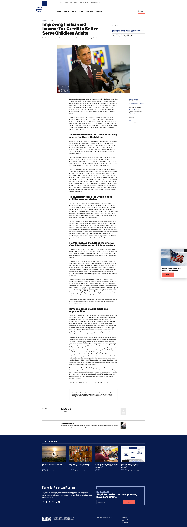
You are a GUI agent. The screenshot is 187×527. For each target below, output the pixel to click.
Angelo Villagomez (53, 470)
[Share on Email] (128, 35)
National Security (84, 2)
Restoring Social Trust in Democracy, (121, 31)
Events (74, 11)
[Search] (134, 12)
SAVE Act (75, 2)
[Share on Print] (131, 35)
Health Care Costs (95, 2)
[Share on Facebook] (117, 35)
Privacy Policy (125, 519)
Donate (140, 11)
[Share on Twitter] (113, 35)
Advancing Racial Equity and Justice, (121, 30)
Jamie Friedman (124, 470)
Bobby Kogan (131, 470)
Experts (66, 11)
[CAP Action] (47, 519)
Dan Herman (77, 470)
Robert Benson (72, 470)
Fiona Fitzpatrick (45, 470)
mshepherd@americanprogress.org (136, 113)
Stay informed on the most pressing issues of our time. (116, 494)
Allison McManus (137, 470)
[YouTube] (50, 502)
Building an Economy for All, (137, 30)
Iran (71, 2)
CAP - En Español (125, 520)
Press (81, 11)
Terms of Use (124, 517)
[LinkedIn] (56, 502)
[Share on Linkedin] (120, 35)
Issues (59, 11)
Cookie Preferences (126, 524)
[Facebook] (46, 502)
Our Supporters (125, 522)
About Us (99, 11)
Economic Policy (67, 423)
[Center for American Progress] (45, 6)
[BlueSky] (59, 502)
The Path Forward (63, 2)
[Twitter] (43, 502)
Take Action (89, 11)
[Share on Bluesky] (124, 35)
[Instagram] (53, 502)
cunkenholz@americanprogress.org (136, 103)
